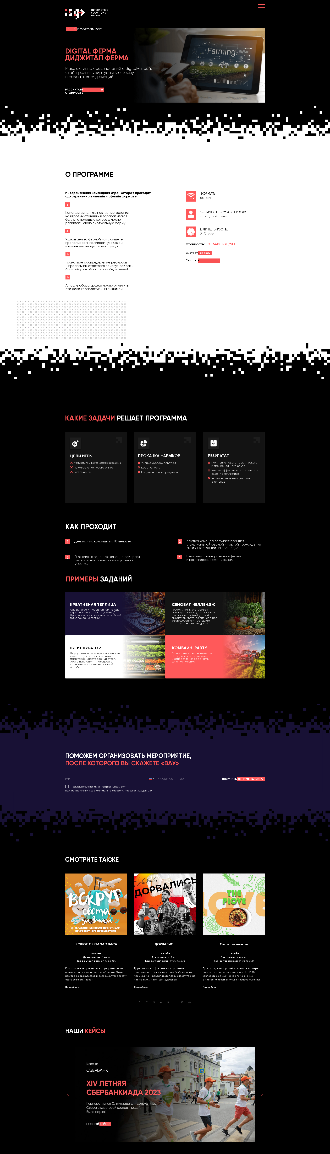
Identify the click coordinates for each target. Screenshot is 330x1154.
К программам (88, 28)
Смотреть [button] (197, 253)
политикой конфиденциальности (107, 786)
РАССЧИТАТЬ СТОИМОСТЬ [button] (74, 91)
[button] (102, 89)
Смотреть (195, 262)
